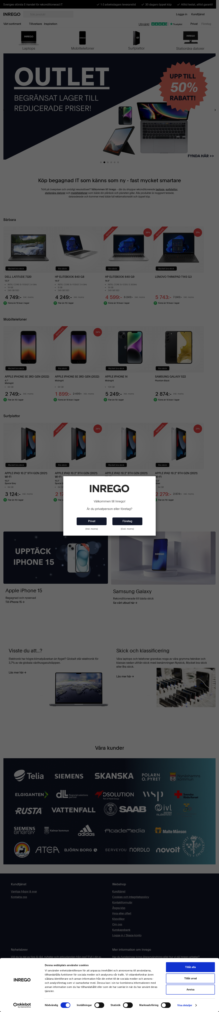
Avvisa (190, 989)
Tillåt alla (190, 967)
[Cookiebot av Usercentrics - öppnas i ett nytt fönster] (22, 1005)
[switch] (99, 1005)
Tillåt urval (190, 978)
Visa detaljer (184, 1005)
